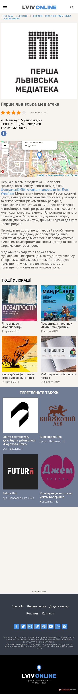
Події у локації (16, 280)
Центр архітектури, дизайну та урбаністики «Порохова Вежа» (19, 440)
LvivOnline (72, 175)
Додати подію (36, 606)
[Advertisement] (39, 550)
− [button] (5, 151)
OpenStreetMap (55, 175)
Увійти (48, 646)
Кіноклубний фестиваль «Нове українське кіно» (18, 376)
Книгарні (37, 16)
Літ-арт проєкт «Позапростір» (12, 325)
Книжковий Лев (51, 437)
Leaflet (40, 175)
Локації (22, 16)
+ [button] (5, 145)
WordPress (38, 646)
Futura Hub (10, 493)
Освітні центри (11, 18)
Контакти (48, 613)
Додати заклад (59, 606)
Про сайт (17, 606)
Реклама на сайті (39, 592)
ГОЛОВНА (8, 16)
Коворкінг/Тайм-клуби (57, 16)
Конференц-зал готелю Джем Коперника (56, 495)
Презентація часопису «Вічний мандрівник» (56, 325)
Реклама (32, 613)
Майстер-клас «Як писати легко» (58, 376)
